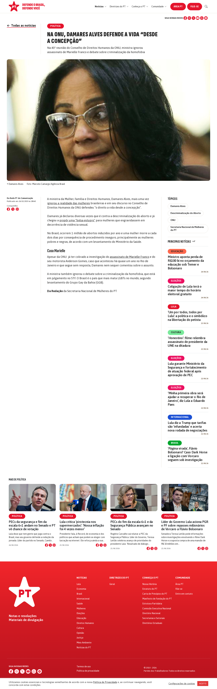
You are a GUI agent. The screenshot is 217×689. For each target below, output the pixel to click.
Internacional (180, 417)
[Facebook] (185, 18)
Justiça (80, 637)
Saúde (80, 603)
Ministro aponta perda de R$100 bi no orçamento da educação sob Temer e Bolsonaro (186, 262)
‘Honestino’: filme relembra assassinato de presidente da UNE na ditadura (187, 341)
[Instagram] (189, 18)
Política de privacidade (88, 671)
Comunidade (182, 578)
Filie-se (194, 6)
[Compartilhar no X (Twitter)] (12, 209)
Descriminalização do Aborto (185, 213)
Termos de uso (84, 666)
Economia (81, 589)
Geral (112, 584)
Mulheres (81, 608)
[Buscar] (206, 6)
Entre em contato (184, 593)
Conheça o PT (150, 578)
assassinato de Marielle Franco (129, 256)
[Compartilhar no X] (50, 545)
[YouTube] (197, 18)
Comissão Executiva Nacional (156, 608)
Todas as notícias (21, 25)
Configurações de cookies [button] (182, 683)
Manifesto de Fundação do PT (157, 598)
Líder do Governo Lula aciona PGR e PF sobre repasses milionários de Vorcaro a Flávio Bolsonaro (184, 525)
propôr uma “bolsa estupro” (77, 220)
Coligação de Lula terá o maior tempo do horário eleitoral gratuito (184, 290)
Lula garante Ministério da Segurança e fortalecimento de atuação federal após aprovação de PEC (187, 369)
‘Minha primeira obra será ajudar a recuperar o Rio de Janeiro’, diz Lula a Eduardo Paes (186, 398)
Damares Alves (177, 206)
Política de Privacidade (105, 682)
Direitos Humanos (85, 623)
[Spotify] (206, 18)
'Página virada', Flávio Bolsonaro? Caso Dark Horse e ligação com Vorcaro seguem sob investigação (187, 454)
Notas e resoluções (23, 616)
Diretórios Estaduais (152, 623)
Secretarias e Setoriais (153, 618)
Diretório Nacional (151, 613)
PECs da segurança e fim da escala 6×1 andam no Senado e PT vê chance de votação (32, 525)
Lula (173, 306)
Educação (177, 251)
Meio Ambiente (84, 642)
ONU (172, 220)
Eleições (176, 281)
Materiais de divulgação (26, 620)
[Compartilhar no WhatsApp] (17, 209)
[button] (101, 7)
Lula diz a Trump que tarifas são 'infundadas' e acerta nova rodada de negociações (187, 426)
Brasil (175, 443)
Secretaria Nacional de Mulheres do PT (187, 228)
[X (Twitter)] (193, 18)
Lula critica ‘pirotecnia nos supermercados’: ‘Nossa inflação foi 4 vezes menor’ (82, 525)
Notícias (82, 578)
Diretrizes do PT (119, 578)
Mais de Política (17, 479)
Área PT (178, 6)
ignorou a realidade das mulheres (68, 203)
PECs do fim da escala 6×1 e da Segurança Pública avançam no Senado (131, 525)
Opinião (80, 633)
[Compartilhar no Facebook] (8, 209)
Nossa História (149, 584)
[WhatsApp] (201, 18)
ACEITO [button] (202, 683)
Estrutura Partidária (152, 603)
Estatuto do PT (149, 589)
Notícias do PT (84, 647)
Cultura (176, 332)
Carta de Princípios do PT (154, 593)
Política (17, 516)
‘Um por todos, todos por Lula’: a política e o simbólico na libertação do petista (187, 316)
